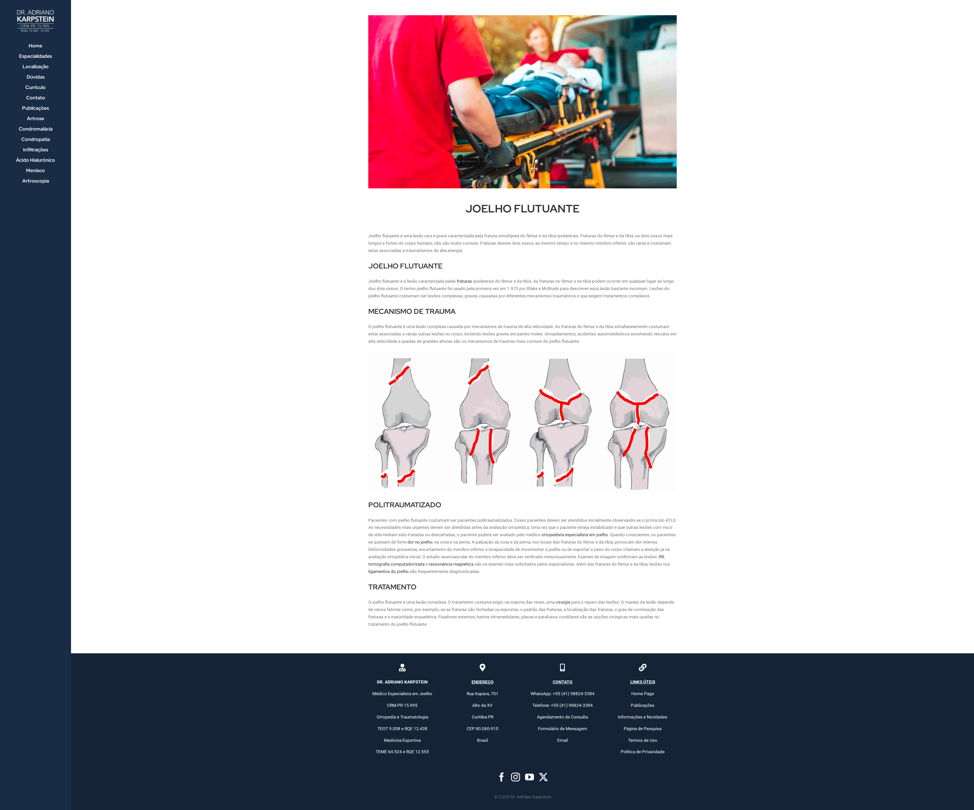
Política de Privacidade (643, 751)
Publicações (642, 705)
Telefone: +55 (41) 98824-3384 (562, 705)
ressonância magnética (451, 564)
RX (661, 556)
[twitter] (543, 776)
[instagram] (515, 776)
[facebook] (501, 776)
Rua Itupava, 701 (482, 693)
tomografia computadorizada (396, 564)
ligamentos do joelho (388, 571)
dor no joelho (419, 542)
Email (562, 740)
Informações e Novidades (642, 716)
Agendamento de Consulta (562, 716)
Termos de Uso (642, 740)
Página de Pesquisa (643, 728)
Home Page (642, 693)
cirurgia (563, 602)
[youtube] (529, 776)
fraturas (464, 281)
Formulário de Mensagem (562, 728)
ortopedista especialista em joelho (575, 534)
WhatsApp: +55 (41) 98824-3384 (563, 693)
